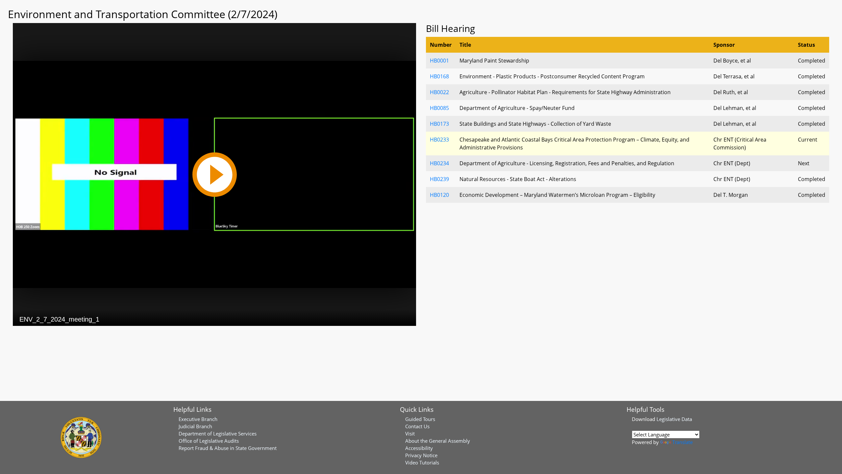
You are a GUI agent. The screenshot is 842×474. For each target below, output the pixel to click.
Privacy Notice (421, 455)
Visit (410, 433)
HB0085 (439, 108)
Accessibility (419, 448)
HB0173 (439, 123)
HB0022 (439, 92)
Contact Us (417, 426)
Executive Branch (198, 419)
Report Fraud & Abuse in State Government (228, 448)
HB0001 (439, 60)
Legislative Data (674, 419)
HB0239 (439, 179)
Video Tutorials (422, 462)
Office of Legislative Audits (209, 440)
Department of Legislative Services (218, 433)
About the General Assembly (437, 440)
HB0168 (439, 76)
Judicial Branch (195, 426)
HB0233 (439, 139)
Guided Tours (420, 419)
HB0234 (439, 163)
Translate (682, 442)
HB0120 (439, 194)
